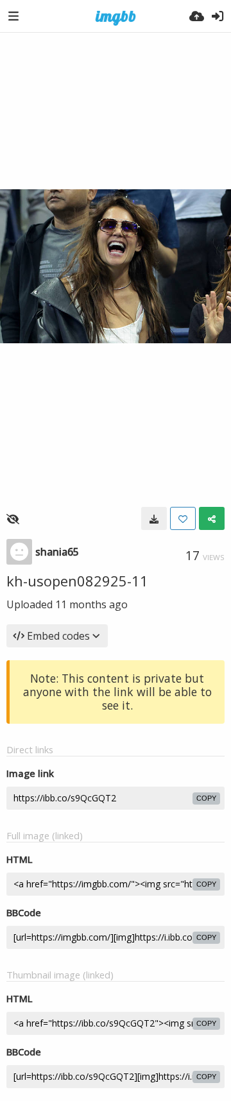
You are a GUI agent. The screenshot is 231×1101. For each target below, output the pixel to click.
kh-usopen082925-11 (77, 580)
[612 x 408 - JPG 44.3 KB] (154, 518)
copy (206, 798)
